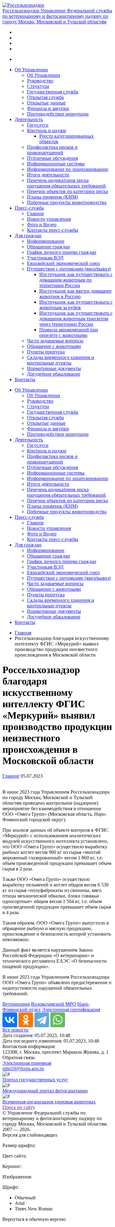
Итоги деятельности (48, 174)
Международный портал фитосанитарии (45, 1090)
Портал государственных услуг (35, 1079)
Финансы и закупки (48, 108)
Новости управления (49, 219)
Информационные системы (56, 163)
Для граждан (28, 235)
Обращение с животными (54, 346)
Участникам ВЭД (45, 257)
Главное (35, 213)
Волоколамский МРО (53, 1004)
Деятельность (29, 119)
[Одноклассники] (25, 1019)
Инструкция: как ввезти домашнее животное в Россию (75, 293)
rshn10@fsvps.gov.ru (23, 1068)
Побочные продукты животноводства (66, 202)
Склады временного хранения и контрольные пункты (60, 360)
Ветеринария (16, 1004)
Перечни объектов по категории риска (67, 191)
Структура (38, 86)
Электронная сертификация (71, 1009)
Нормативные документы (54, 368)
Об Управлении (31, 69)
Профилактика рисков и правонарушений (52, 149)
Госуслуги (37, 125)
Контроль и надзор (46, 130)
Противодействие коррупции (58, 113)
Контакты (25, 379)
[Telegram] (41, 1019)
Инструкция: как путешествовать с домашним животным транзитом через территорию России (76, 318)
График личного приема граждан (61, 252)
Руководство (40, 80)
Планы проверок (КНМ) (52, 196)
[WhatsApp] (57, 1019)
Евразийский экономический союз (63, 263)
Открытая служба (45, 97)
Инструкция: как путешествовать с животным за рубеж (76, 304)
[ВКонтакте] (9, 1019)
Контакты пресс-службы (52, 230)
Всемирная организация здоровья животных (49, 1101)
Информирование (45, 241)
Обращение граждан (48, 246)
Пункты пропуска (46, 351)
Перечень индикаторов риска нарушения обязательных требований (66, 183)
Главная (23, 632)
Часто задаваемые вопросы (55, 340)
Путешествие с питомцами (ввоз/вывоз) (69, 268)
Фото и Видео (41, 224)
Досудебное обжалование (53, 374)
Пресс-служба (29, 208)
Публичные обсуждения (52, 158)
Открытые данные (46, 102)
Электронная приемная (26, 1063)
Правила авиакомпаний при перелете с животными (68, 332)
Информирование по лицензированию (67, 169)
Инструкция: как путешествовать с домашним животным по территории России (76, 280)
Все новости (15, 1029)
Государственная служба (52, 91)
